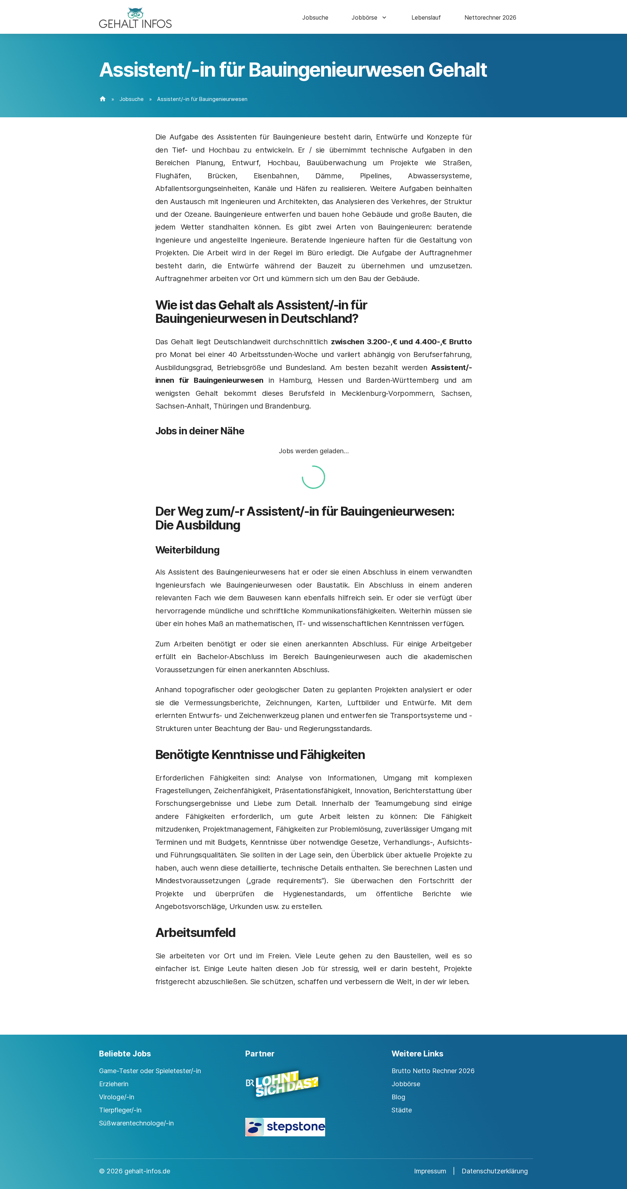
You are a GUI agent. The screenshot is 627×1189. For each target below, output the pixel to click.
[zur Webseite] (313, 1090)
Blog (398, 1097)
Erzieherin (113, 1084)
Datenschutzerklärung (495, 1171)
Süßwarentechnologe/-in (136, 1123)
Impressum (430, 1171)
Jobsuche (315, 17)
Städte (402, 1110)
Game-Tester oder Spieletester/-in (150, 1071)
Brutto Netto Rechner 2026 (433, 1071)
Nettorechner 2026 (490, 17)
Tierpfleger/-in (120, 1110)
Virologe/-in (116, 1097)
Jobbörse (364, 17)
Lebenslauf (426, 17)
